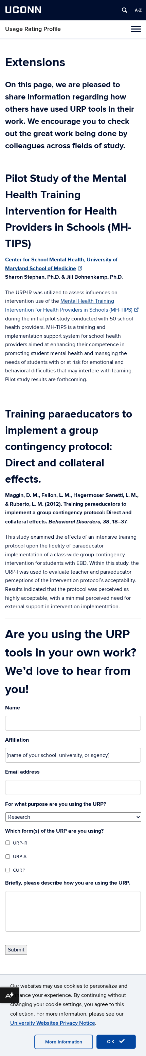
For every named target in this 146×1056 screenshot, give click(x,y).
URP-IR (20, 843)
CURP (19, 870)
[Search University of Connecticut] (124, 10)
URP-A (19, 856)
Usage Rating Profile (33, 29)
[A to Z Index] (138, 10)
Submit (16, 949)
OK (112, 1041)
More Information (63, 1042)
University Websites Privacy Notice (52, 1023)
